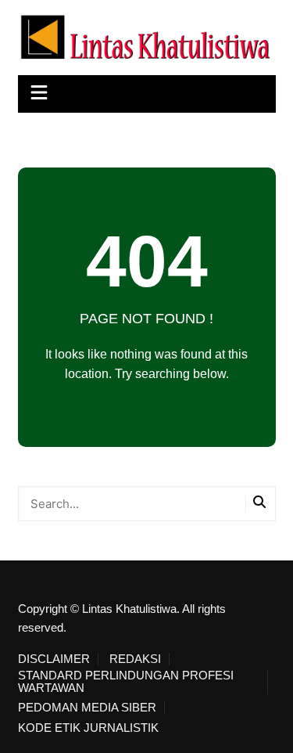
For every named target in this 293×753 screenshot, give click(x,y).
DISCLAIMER (54, 659)
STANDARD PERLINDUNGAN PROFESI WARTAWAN (126, 681)
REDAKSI (135, 659)
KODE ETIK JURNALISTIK (88, 728)
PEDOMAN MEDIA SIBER (87, 707)
